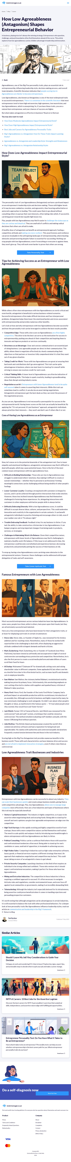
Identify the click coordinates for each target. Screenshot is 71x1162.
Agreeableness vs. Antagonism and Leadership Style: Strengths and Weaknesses (35, 141)
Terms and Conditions (8, 1122)
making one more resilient (32, 233)
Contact (38, 1128)
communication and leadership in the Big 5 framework (30, 909)
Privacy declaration (41, 1131)
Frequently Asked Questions (10, 1125)
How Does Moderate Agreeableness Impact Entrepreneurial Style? (30, 121)
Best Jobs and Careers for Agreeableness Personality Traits (27, 129)
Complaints (39, 1125)
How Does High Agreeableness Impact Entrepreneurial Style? (28, 125)
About (37, 1120)
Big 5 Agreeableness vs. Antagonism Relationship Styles (26, 145)
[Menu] (68, 3)
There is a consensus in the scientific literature (42, 100)
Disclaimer (38, 1122)
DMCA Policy (39, 1133)
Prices (4, 1120)
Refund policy (6, 1128)
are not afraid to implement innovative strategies (24, 744)
